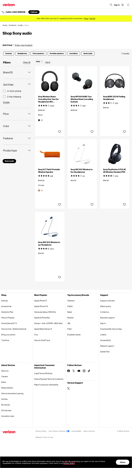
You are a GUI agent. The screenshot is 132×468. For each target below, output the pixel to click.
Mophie (70, 318)
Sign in (103, 323)
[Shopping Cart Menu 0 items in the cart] (122, 5)
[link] (26, 62)
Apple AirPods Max (42, 318)
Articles (4, 399)
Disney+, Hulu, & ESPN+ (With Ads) (48, 323)
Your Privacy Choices (57, 431)
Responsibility (7, 388)
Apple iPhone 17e (41, 306)
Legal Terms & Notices (43, 373)
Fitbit (69, 329)
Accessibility (105, 340)
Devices (4, 301)
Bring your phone (8, 335)
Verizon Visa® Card (42, 340)
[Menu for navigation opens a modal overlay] (128, 5)
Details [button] (92, 18)
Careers (4, 376)
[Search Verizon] (111, 5)
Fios (36, 335)
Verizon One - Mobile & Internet (13, 329)
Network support (107, 346)
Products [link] (12, 25)
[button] (17, 45)
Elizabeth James (74, 335)
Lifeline (103, 335)
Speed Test (104, 352)
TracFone (5, 340)
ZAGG (69, 306)
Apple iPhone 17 (40, 301)
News (3, 382)
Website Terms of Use (44, 437)
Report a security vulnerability (46, 385)
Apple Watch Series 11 (43, 329)
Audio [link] (20, 25)
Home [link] (5, 25)
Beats (69, 312)
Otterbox (71, 301)
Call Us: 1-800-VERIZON (15, 12)
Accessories (6, 306)
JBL (69, 323)
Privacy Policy (41, 431)
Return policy (105, 306)
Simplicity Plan (7, 312)
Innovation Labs (7, 416)
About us (5, 371)
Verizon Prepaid (7, 318)
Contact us (104, 312)
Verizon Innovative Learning (12, 393)
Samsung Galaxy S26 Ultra (45, 312)
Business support (107, 318)
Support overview (107, 301)
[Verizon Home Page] (9, 4)
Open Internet (89, 431)
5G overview (6, 410)
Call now (34, 12)
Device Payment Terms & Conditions (48, 379)
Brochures (5, 405)
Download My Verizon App (111, 329)
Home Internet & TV (9, 323)
